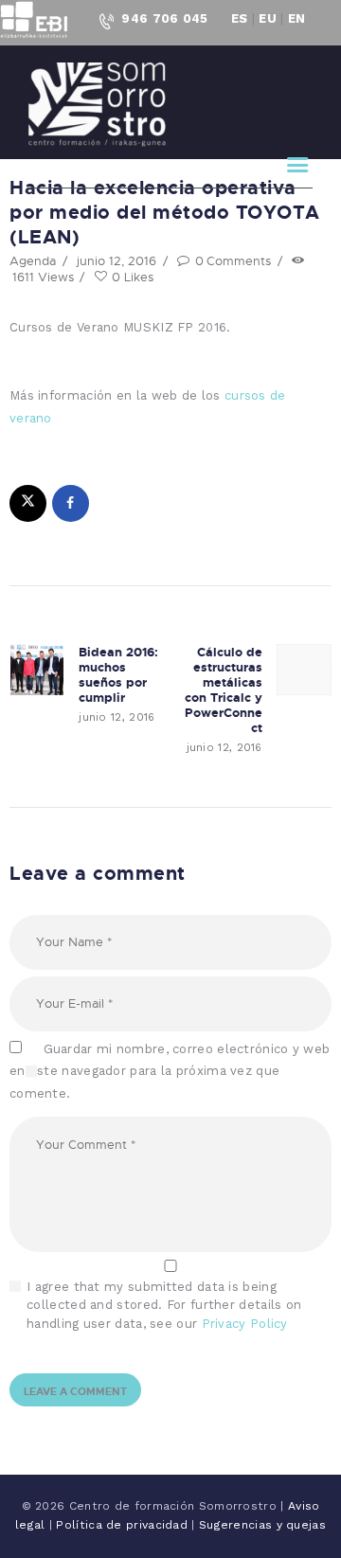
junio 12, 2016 (116, 260)
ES (239, 18)
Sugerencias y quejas (262, 1524)
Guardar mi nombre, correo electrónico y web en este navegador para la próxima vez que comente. (169, 1071)
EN (297, 18)
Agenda (32, 260)
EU (268, 18)
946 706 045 (164, 18)
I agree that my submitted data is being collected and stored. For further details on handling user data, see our (164, 1305)
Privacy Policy (245, 1323)
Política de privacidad (123, 1524)
